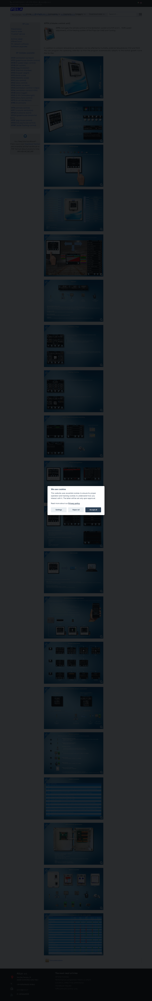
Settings (59, 510)
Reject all (76, 510)
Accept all (93, 510)
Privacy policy (74, 503)
